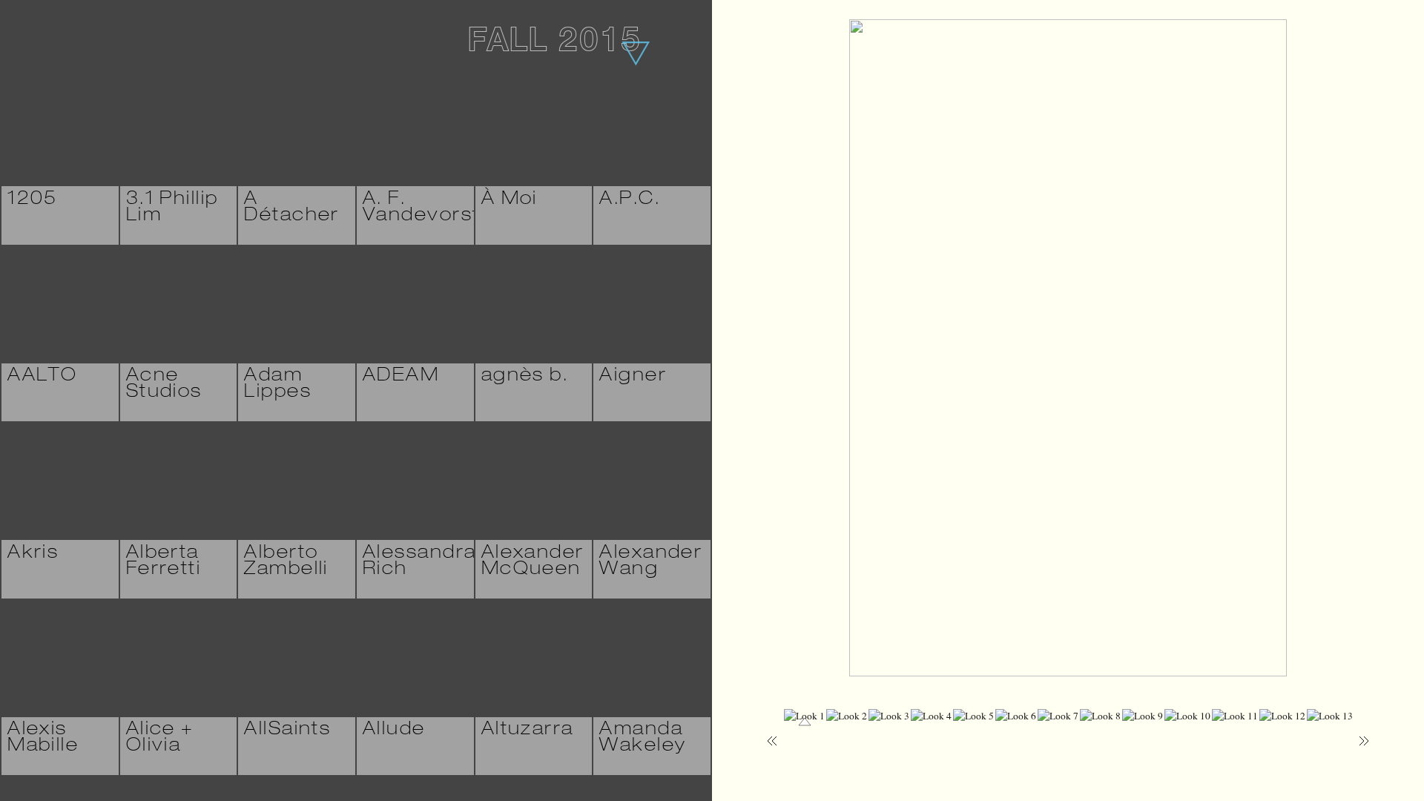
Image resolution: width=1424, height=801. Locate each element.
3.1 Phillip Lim (172, 208)
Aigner (633, 377)
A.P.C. (629, 200)
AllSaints (287, 730)
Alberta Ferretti (163, 562)
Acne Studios (164, 385)
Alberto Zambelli (286, 562)
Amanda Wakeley (642, 739)
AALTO (42, 377)
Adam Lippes (278, 385)
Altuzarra (527, 730)
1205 (32, 200)
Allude (394, 730)
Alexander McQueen (532, 562)
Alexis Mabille (43, 739)
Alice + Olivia (160, 739)
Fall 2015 (554, 43)
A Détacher (291, 208)
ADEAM (401, 377)
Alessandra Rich (419, 562)
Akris (33, 554)
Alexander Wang (650, 562)
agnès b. (524, 377)
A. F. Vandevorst (421, 208)
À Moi (509, 200)
